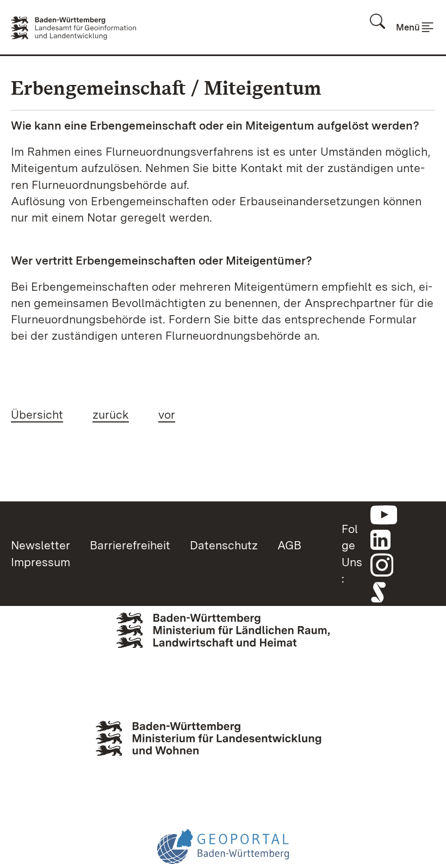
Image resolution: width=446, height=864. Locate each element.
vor (166, 414)
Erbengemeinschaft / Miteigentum (166, 88)
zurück (110, 414)
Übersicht (37, 414)
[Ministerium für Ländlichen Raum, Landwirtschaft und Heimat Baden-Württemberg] (223, 647)
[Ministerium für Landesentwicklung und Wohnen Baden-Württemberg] (223, 750)
